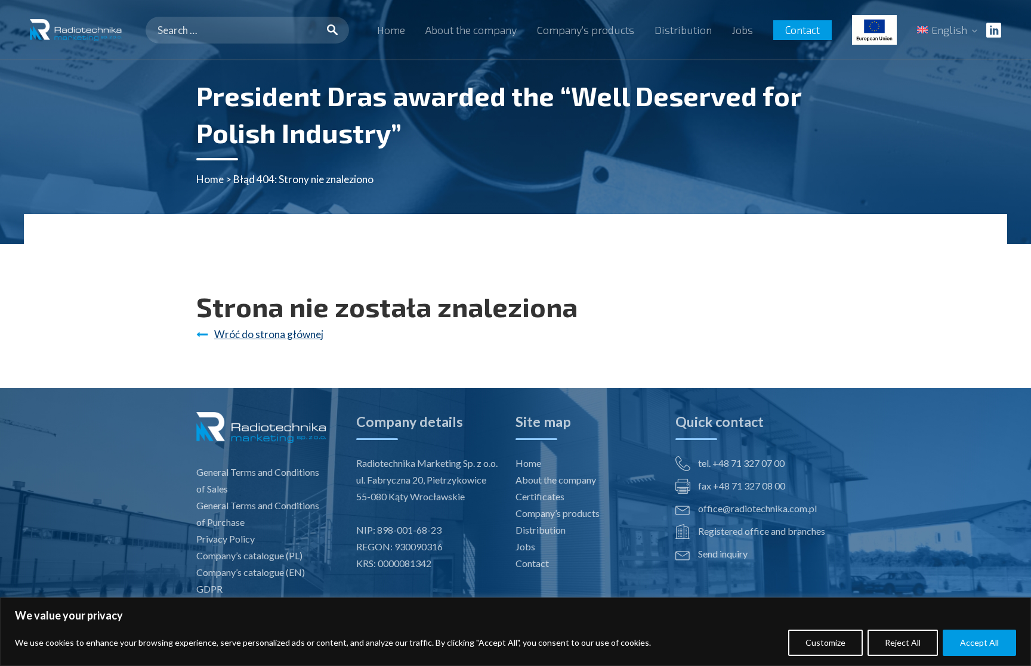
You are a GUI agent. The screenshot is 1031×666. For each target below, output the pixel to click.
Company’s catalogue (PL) (249, 555)
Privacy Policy (225, 538)
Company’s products (585, 29)
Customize (825, 642)
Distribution (683, 29)
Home (391, 29)
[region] (515, 631)
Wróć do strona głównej (268, 334)
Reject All (903, 642)
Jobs (742, 29)
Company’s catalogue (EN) (250, 572)
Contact (802, 30)
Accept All (979, 642)
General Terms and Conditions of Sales (257, 480)
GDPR (209, 588)
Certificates (540, 496)
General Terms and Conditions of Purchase (257, 514)
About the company (471, 29)
